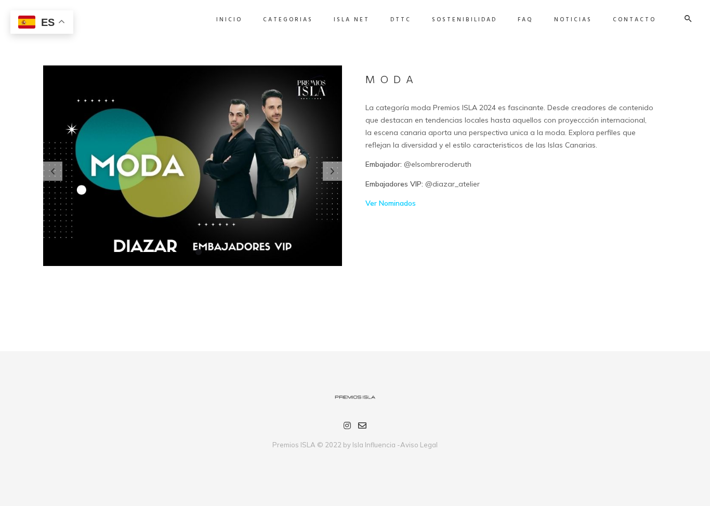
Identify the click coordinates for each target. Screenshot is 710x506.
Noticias (573, 19)
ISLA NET (352, 19)
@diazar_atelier (452, 184)
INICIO (229, 19)
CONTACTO (634, 19)
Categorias (288, 19)
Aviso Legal (419, 445)
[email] (362, 427)
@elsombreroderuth (437, 164)
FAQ (525, 19)
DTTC (400, 19)
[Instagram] (347, 427)
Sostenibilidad (464, 19)
